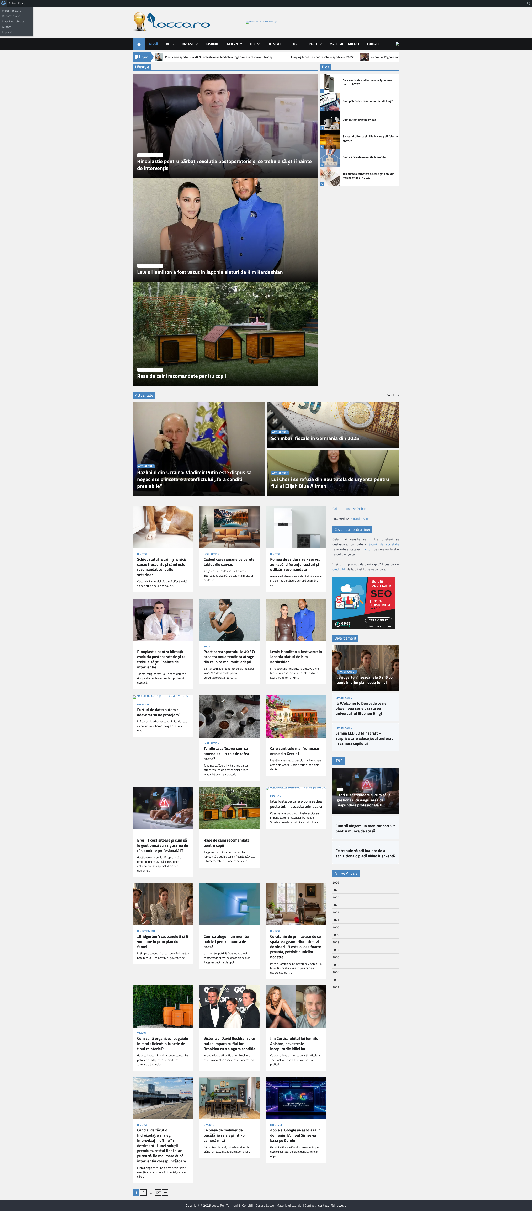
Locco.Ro (218, 1205)
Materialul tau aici (344, 44)
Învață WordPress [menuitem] (13, 21)
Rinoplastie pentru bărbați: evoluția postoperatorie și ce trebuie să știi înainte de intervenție (224, 165)
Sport (294, 44)
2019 (335, 935)
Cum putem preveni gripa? (359, 120)
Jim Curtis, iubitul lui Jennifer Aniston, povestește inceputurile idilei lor (295, 1043)
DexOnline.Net (360, 518)
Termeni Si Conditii (239, 1205)
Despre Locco (264, 1205)
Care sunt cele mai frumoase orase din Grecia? (294, 751)
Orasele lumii (279, 743)
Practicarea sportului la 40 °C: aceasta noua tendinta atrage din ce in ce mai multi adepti (219, 57)
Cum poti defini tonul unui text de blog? (368, 101)
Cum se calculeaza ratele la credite (364, 157)
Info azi (232, 44)
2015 (335, 964)
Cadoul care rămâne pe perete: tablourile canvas (230, 562)
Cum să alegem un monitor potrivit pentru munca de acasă (227, 941)
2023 (335, 905)
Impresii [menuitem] (7, 32)
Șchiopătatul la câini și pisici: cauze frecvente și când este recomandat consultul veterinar (161, 567)
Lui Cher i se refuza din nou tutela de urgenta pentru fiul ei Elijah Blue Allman (330, 483)
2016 (335, 957)
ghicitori (366, 549)
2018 (335, 942)
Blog (170, 44)
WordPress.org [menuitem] (11, 10)
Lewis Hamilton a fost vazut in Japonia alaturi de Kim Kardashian (210, 272)
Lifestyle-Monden (150, 155)
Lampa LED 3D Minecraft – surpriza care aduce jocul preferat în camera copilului (364, 738)
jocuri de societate (384, 544)
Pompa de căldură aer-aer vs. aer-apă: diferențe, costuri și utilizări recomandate (295, 564)
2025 (335, 890)
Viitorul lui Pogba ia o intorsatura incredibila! (398, 57)
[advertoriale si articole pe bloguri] (363, 627)
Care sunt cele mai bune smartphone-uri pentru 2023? (368, 82)
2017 (335, 950)
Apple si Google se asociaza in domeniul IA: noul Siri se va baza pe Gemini (295, 1135)
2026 (335, 882)
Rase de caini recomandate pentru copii (181, 376)
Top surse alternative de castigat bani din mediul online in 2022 (368, 176)
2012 (335, 987)
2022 (335, 912)
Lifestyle (274, 44)
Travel (312, 44)
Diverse (187, 44)
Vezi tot (392, 395)
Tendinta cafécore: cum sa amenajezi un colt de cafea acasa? (226, 753)
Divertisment (146, 931)
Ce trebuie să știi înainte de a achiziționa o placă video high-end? (365, 853)
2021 (335, 920)
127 (158, 1192)
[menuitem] (3, 3)
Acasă (153, 44)
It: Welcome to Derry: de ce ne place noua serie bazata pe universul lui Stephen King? (361, 708)
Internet (143, 704)
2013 (335, 979)
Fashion (212, 44)
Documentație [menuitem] (11, 16)
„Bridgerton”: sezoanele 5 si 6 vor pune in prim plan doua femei (162, 941)
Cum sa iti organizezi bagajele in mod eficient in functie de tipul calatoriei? (162, 1043)
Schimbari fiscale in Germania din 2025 (315, 438)
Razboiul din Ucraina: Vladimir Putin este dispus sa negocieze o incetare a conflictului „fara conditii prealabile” (194, 479)
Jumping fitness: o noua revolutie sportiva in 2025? (322, 57)
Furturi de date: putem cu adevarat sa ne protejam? (159, 712)
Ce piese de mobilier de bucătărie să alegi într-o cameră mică (224, 1135)
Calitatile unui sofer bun (349, 508)
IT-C (252, 44)
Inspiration (211, 554)
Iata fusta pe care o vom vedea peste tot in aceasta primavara (296, 804)
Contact (373, 44)
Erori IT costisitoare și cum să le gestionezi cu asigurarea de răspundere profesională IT (162, 845)
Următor (165, 1192)
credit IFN (339, 569)
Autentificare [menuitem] (17, 3)
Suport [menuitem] (6, 26)
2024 (335, 897)
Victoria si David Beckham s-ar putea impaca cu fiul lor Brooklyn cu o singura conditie (230, 1043)
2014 (335, 972)
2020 (335, 927)
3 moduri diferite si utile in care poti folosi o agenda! (370, 138)
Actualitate (146, 466)
